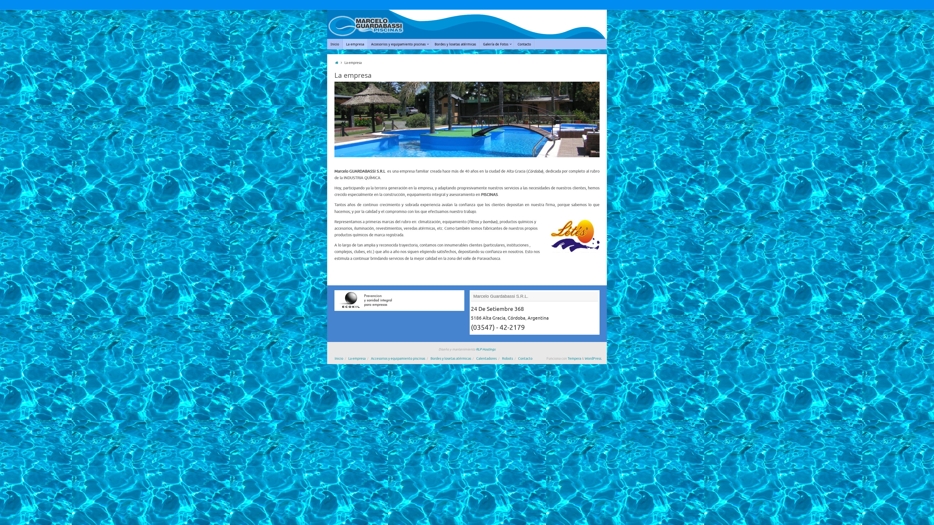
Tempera (574, 359)
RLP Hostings (485, 349)
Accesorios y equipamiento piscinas (398, 359)
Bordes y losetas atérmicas (451, 359)
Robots (507, 359)
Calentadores (486, 359)
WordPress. (593, 359)
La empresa (357, 359)
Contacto (525, 359)
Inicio (339, 359)
